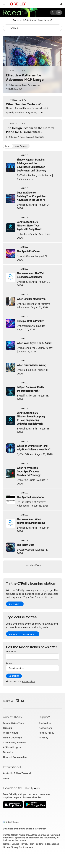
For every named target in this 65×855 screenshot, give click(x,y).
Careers (7, 727)
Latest (8, 146)
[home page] (18, 3)
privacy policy (28, 681)
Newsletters (45, 727)
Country (10, 662)
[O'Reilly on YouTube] (22, 700)
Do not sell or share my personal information (25, 828)
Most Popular (21, 146)
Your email (11, 651)
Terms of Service (11, 844)
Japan (6, 778)
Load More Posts (32, 564)
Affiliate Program (12, 747)
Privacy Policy (46, 732)
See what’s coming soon (21, 634)
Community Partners (14, 742)
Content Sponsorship (15, 757)
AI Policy (43, 737)
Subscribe (13, 676)
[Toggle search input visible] (61, 4)
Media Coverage (12, 737)
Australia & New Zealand (17, 773)
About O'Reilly (12, 717)
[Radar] (20, 12)
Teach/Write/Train (13, 723)
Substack (27, 19)
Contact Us (45, 723)
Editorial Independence (47, 844)
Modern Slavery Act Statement (18, 847)
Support (44, 717)
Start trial (13, 604)
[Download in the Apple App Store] (13, 807)
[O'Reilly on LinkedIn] (17, 700)
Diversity (8, 752)
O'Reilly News (10, 732)
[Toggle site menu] (4, 4)
